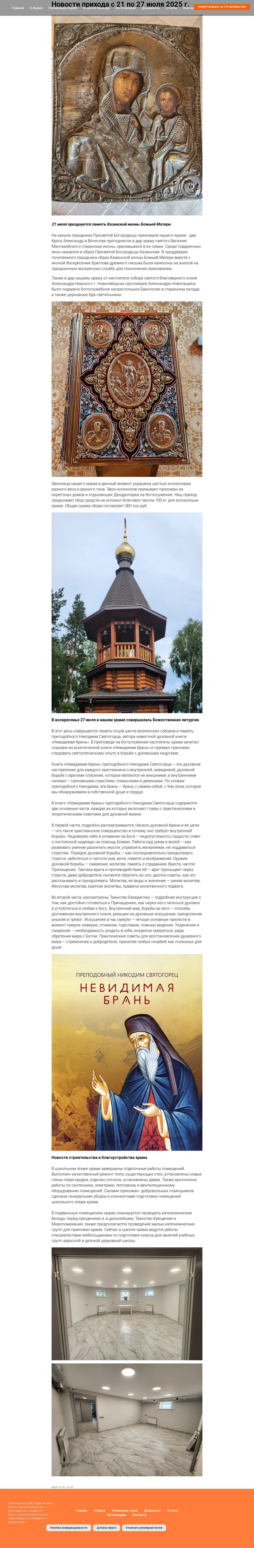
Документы (151, 8)
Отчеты (171, 8)
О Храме (36, 8)
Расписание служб (63, 8)
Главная (18, 8)
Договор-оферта (106, 1527)
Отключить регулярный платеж (144, 1527)
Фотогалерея (125, 8)
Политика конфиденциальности (68, 1527)
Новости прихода (96, 8)
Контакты (140, 1515)
